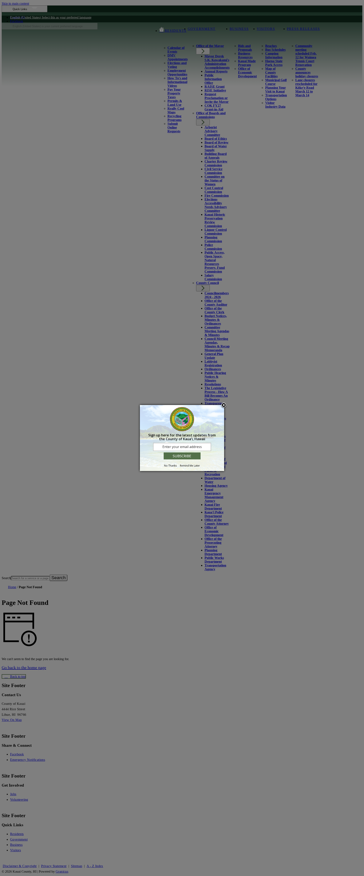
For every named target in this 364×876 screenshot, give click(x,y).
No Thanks (170, 465)
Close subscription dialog (224, 405)
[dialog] (182, 438)
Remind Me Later (190, 465)
